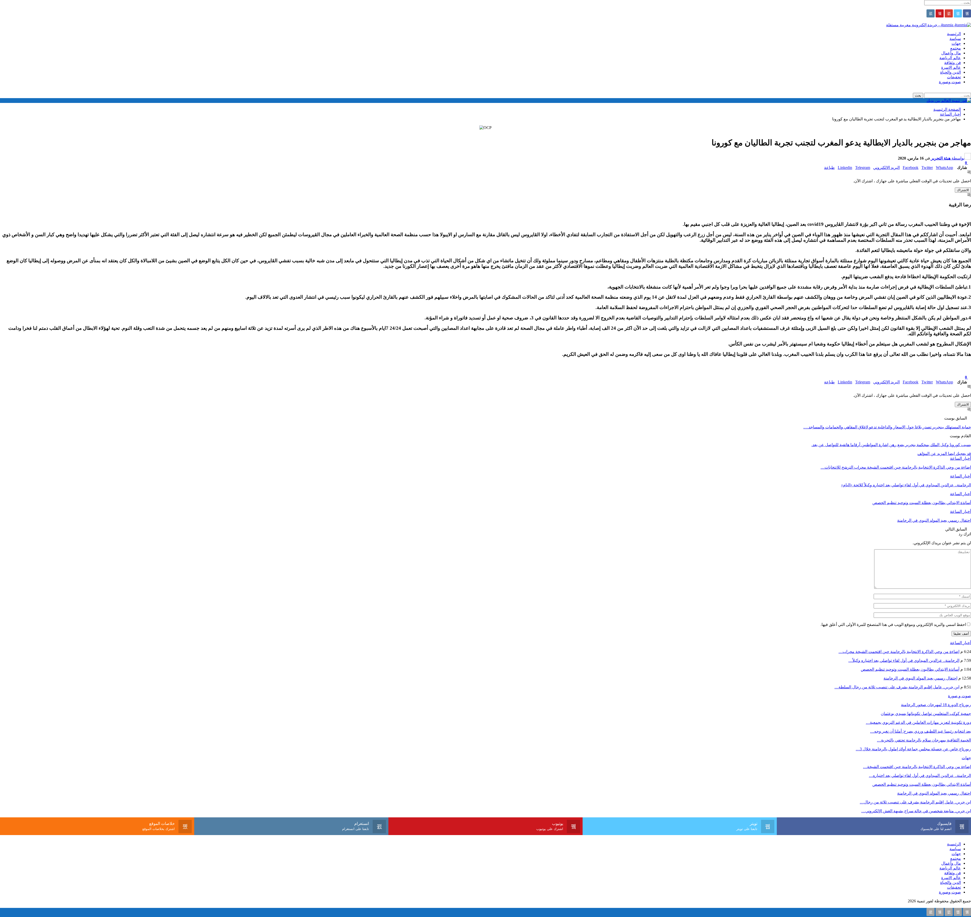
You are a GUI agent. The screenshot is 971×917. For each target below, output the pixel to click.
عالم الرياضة (950, 58)
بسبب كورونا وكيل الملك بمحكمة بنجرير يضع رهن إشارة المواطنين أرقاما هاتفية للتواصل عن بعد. (891, 445)
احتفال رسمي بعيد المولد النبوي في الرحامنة (920, 678)
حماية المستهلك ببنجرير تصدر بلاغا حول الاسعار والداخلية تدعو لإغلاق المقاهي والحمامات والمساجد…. (887, 427)
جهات (956, 43)
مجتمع (955, 48)
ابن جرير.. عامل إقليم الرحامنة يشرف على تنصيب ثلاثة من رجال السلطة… (896, 687)
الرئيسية (954, 34)
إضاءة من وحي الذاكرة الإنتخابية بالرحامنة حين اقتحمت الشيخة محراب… (898, 651)
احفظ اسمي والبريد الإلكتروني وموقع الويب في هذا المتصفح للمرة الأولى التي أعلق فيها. (893, 624)
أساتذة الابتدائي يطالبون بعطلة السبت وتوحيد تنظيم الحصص (910, 669)
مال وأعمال (951, 53)
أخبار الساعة (960, 458)
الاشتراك (963, 190)
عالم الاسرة (951, 67)
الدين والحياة (950, 72)
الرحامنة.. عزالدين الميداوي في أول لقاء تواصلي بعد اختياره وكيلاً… (903, 660)
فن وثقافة (952, 62)
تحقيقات (954, 77)
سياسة (955, 38)
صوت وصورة (950, 82)
